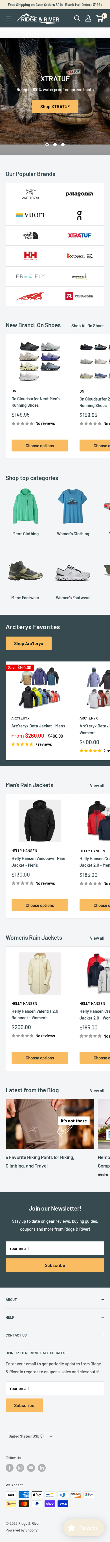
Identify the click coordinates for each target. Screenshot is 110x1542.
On (14, 391)
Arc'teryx (20, 718)
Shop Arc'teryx (28, 643)
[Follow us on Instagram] (20, 1468)
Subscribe (55, 1265)
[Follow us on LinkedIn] (42, 1468)
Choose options (40, 445)
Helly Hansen (24, 850)
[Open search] (77, 18)
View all (97, 785)
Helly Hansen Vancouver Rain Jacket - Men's (38, 861)
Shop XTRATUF (55, 106)
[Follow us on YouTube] (31, 1468)
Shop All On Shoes (87, 325)
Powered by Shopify (22, 1530)
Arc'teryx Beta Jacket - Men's (38, 725)
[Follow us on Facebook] (10, 1468)
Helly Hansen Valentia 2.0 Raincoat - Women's (35, 1014)
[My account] (88, 18)
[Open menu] (8, 18)
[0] (99, 18)
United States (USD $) (26, 1436)
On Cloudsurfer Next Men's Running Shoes (36, 402)
